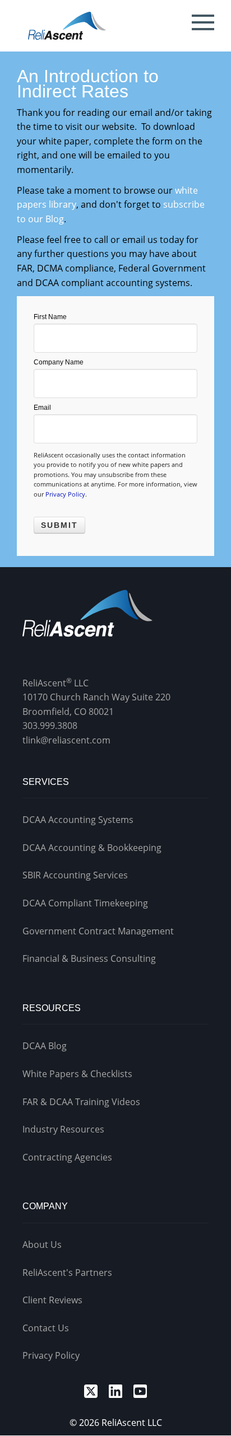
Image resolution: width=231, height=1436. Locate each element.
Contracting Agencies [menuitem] (67, 1157)
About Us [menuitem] (42, 1244)
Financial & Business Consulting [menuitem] (89, 958)
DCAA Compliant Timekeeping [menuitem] (85, 903)
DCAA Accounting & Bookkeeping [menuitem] (91, 847)
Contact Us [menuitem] (45, 1328)
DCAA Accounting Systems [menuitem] (77, 819)
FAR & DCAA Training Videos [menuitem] (81, 1102)
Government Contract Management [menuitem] (98, 931)
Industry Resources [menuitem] (63, 1129)
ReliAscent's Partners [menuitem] (67, 1272)
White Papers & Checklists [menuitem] (77, 1074)
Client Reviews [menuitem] (52, 1300)
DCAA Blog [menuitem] (44, 1046)
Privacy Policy (65, 494)
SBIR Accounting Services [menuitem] (75, 875)
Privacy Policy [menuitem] (51, 1355)
